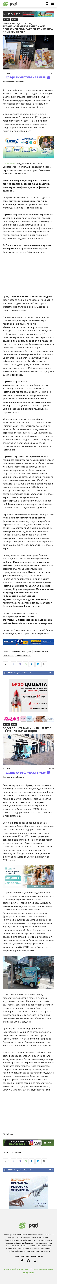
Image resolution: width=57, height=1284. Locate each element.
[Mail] (35, 1260)
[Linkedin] (32, 664)
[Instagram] (28, 1260)
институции (26, 651)
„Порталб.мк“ (10, 163)
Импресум (9, 1269)
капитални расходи (41, 651)
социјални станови (23, 655)
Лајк (50, 673)
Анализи (14, 19)
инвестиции (15, 651)
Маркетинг (22, 1269)
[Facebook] (13, 664)
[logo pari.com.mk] (15, 3)
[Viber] (19, 664)
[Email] (44, 664)
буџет (6, 651)
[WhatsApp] (25, 664)
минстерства (8, 655)
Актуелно (6, 19)
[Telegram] (38, 664)
